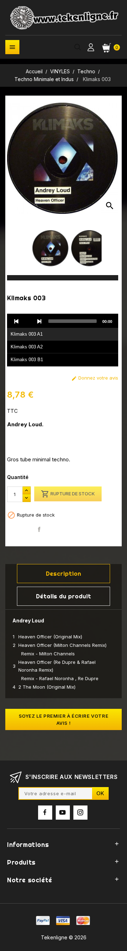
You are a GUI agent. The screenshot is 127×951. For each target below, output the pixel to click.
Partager (39, 529)
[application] (62, 340)
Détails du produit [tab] (63, 596)
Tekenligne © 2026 (63, 937)
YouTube (63, 812)
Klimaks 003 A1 (27, 334)
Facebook (45, 812)
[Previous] (16, 321)
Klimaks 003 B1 (27, 359)
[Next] (39, 321)
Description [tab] (63, 573)
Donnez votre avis (94, 378)
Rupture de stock (68, 494)
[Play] (27, 321)
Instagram (80, 812)
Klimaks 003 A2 (27, 346)
